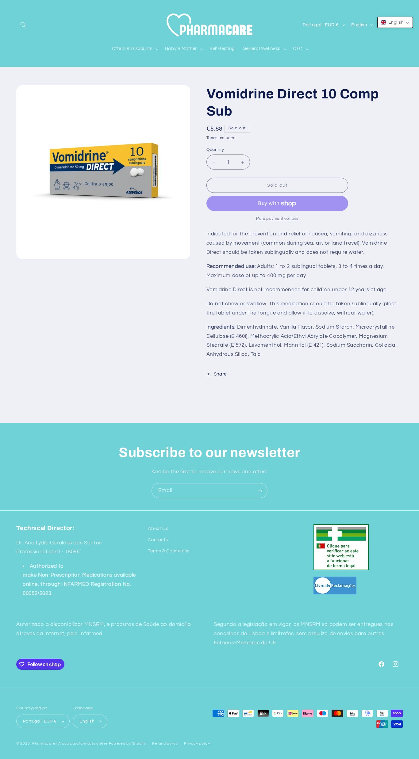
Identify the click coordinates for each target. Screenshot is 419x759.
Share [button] (220, 374)
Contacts (158, 539)
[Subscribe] (260, 490)
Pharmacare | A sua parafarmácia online (70, 743)
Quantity (215, 149)
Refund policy (165, 743)
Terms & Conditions (168, 551)
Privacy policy (197, 743)
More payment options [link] (277, 219)
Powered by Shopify (127, 743)
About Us (158, 528)
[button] (23, 25)
